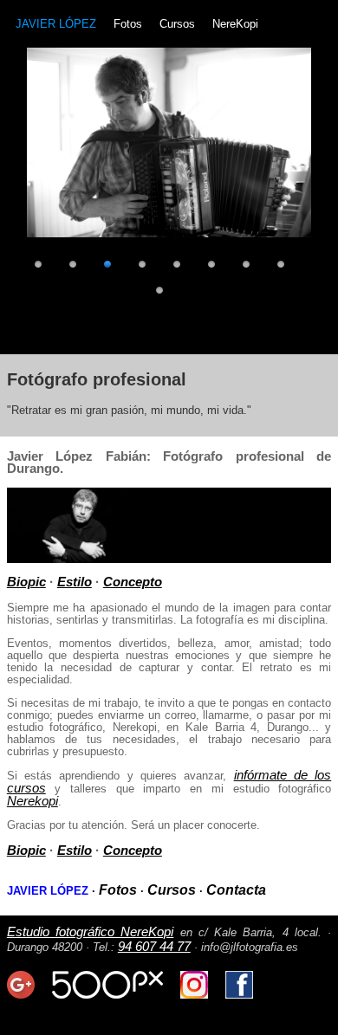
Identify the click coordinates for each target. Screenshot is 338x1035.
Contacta (236, 890)
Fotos (128, 23)
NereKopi (235, 23)
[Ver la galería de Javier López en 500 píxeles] (107, 993)
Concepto (132, 581)
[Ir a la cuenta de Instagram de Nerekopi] (194, 993)
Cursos (177, 23)
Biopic (26, 581)
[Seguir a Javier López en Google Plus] (21, 993)
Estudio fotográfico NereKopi (90, 931)
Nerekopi (32, 800)
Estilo (74, 581)
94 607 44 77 (154, 946)
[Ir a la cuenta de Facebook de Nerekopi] (239, 993)
